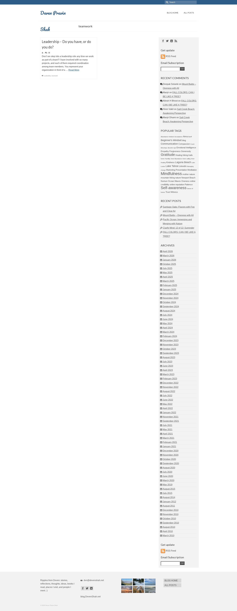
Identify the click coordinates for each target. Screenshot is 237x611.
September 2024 (171, 306)
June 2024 (168, 319)
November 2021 (170, 417)
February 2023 (170, 378)
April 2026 (168, 251)
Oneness (185, 181)
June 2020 (168, 476)
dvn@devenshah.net (93, 580)
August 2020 (169, 468)
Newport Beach (188, 177)
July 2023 (167, 361)
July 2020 (167, 472)
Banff (190, 136)
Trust (168, 192)
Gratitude (168, 155)
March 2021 (168, 438)
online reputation (177, 184)
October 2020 (169, 459)
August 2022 (169, 391)
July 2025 (167, 268)
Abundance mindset (167, 136)
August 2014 (169, 497)
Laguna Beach (183, 162)
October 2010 (169, 518)
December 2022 (170, 383)
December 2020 (170, 451)
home (162, 159)
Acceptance (178, 136)
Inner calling (187, 159)
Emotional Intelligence (186, 147)
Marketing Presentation (176, 170)
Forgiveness (174, 151)
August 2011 (169, 506)
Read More (73, 70)
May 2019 (167, 484)
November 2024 (170, 298)
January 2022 (169, 412)
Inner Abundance (176, 159)
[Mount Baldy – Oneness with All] (138, 582)
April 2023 (168, 370)
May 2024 (167, 323)
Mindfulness (171, 173)
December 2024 (170, 294)
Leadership (47, 75)
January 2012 (169, 501)
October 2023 (169, 349)
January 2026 (169, 260)
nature (178, 177)
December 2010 (170, 510)
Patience (189, 184)
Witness (174, 192)
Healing (178, 155)
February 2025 (170, 285)
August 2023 (169, 357)
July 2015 (167, 493)
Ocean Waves (174, 181)
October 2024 (169, 302)
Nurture (164, 181)
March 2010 (168, 535)
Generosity (186, 151)
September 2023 (171, 353)
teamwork (55, 75)
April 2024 (168, 328)
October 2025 (169, 264)
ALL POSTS (189, 12)
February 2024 (170, 336)
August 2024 (169, 311)
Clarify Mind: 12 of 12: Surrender (178, 228)
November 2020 (170, 455)
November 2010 (170, 514)
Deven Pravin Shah (53, 21)
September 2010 (171, 523)
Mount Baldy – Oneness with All (178, 215)
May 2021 (167, 429)
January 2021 (169, 446)
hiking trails (188, 155)
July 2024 (167, 315)
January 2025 (169, 289)
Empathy (165, 151)
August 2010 (169, 527)
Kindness (170, 162)
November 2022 (170, 387)
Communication (169, 143)
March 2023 (168, 374)
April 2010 (168, 531)
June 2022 (168, 400)
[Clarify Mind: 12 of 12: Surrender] (126, 589)
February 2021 (170, 442)
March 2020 (168, 480)
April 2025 (168, 277)
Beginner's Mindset (171, 140)
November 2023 (170, 345)
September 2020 (171, 463)
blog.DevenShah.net (91, 596)
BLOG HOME (172, 12)
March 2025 (168, 281)
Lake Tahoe (172, 166)
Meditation (192, 170)
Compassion (184, 144)
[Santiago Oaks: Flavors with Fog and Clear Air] (126, 582)
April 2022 (168, 408)
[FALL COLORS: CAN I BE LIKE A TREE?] (138, 589)
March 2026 (168, 255)
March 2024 (168, 332)
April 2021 (168, 434)
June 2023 (168, 366)
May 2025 (167, 272)
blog (184, 140)
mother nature (188, 174)
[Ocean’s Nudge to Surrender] (150, 589)
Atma (185, 136)
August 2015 (169, 489)
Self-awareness (174, 188)
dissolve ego (172, 148)
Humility (167, 159)
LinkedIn (183, 166)
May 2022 (167, 404)
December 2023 (170, 340)
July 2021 (167, 425)
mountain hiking (168, 177)
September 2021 (171, 421)
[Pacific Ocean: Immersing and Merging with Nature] (150, 582)
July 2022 (167, 395)
